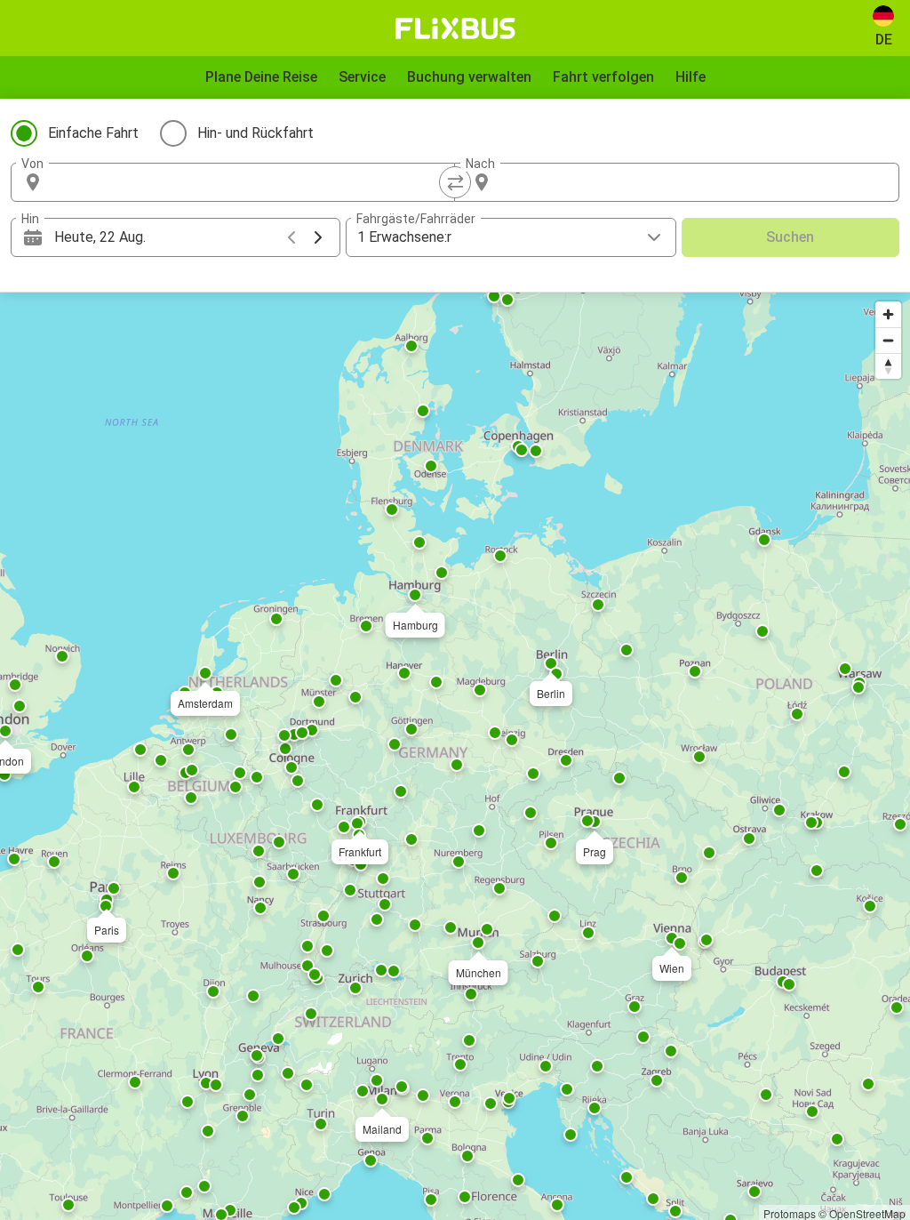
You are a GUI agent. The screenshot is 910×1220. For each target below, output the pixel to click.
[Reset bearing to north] (888, 366)
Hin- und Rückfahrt (255, 132)
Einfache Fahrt (93, 132)
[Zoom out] (888, 340)
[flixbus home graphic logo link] (455, 28)
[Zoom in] (888, 314)
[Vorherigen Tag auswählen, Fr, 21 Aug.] (291, 237)
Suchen (790, 237)
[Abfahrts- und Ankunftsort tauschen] (455, 182)
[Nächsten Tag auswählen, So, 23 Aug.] (318, 237)
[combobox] (248, 182)
